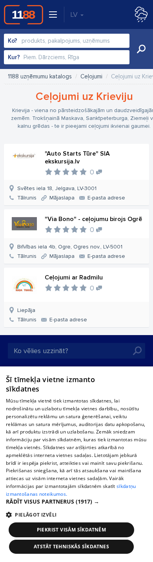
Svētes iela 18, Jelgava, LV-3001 (57, 188)
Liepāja (26, 310)
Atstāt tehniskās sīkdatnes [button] (71, 546)
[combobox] (66, 41)
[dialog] (76, 464)
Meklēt (141, 49)
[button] (76, 501)
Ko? (12, 40)
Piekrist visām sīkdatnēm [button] (71, 529)
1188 (23, 14)
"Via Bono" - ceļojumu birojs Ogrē (93, 219)
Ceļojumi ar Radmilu (74, 277)
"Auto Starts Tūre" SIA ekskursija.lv (77, 157)
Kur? (14, 57)
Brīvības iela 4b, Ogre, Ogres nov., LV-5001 (69, 246)
